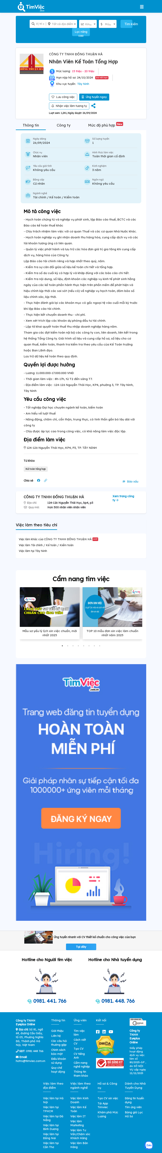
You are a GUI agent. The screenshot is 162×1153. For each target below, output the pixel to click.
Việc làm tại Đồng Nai (51, 1136)
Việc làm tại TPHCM (51, 1109)
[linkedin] (104, 1031)
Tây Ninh (83, 83)
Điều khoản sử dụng (58, 1061)
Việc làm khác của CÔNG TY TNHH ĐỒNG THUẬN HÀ (58, 539)
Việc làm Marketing (77, 1123)
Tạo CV (79, 1048)
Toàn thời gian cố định (108, 156)
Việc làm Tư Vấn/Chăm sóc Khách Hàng (80, 1134)
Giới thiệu (57, 1031)
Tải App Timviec (103, 1105)
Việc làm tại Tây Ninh (33, 551)
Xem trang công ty (123, 498)
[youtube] (112, 1031)
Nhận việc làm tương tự (71, 106)
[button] (62, 645)
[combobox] (61, 24)
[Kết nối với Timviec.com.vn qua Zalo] (148, 1146)
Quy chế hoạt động (58, 1069)
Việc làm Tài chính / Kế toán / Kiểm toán (46, 545)
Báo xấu (132, 481)
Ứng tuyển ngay (96, 97)
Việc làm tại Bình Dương (51, 1127)
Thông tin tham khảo (81, 1073)
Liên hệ (56, 1036)
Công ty (63, 125)
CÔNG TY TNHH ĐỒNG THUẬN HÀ (76, 54)
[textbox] (61, 24)
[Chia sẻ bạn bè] (93, 106)
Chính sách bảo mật (58, 1052)
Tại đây (81, 947)
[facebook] (98, 1031)
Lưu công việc (65, 97)
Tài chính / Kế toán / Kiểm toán (56, 197)
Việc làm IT (78, 1116)
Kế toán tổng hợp (36, 468)
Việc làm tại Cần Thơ (51, 1145)
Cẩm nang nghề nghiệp (82, 1065)
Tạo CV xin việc (108, 1098)
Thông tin (31, 125)
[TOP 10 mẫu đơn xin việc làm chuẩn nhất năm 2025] (112, 607)
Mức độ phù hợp (105, 125)
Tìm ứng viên (133, 1107)
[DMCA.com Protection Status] (105, 1045)
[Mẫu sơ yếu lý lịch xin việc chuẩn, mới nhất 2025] (50, 607)
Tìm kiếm (128, 24)
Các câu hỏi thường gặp (59, 1043)
